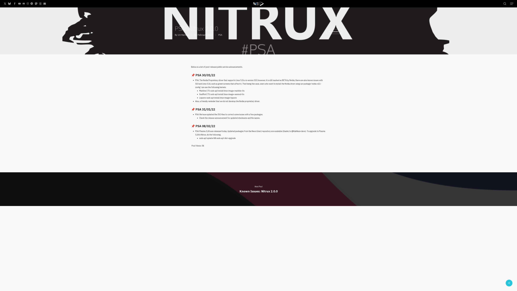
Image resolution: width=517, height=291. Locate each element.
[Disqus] (258, 239)
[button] (511, 3)
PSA (220, 35)
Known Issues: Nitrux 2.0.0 (258, 189)
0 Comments (334, 31)
